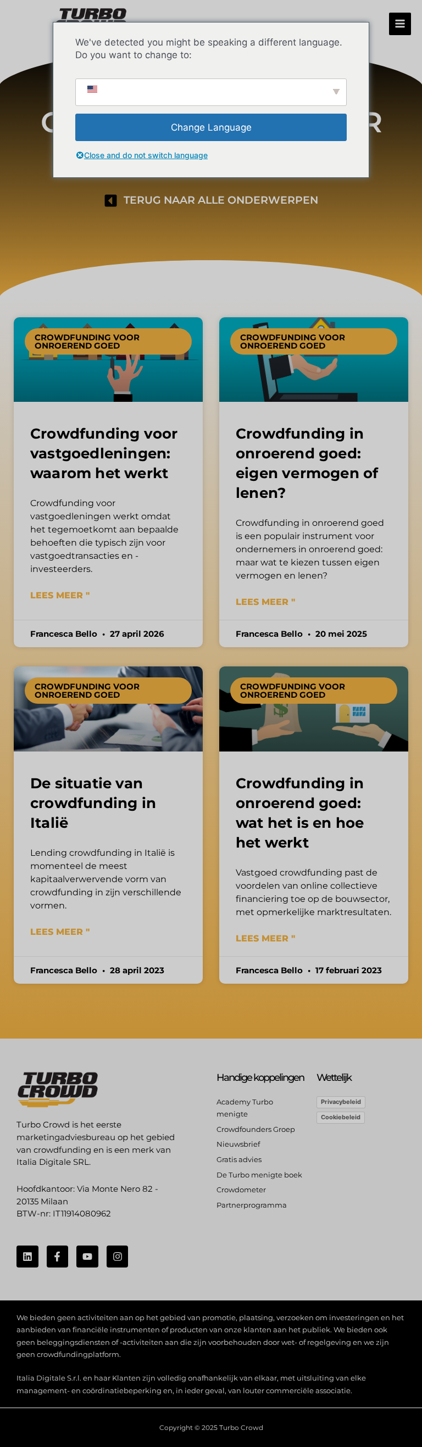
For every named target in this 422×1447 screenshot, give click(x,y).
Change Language (211, 127)
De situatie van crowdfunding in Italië (93, 803)
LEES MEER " (60, 595)
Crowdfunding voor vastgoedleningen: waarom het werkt (103, 453)
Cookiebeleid (340, 1117)
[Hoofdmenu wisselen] (400, 24)
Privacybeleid (341, 1102)
